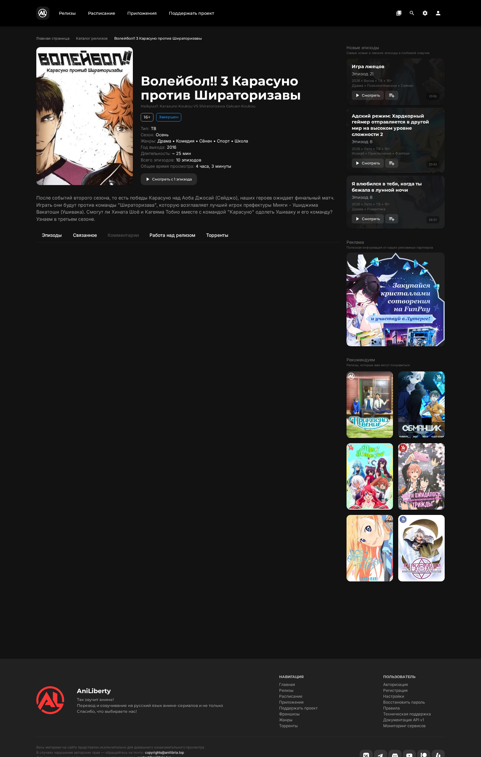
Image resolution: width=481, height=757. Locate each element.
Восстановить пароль (404, 702)
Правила (391, 708)
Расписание (290, 696)
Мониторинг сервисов (404, 725)
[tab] (51, 235)
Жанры (286, 719)
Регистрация (395, 690)
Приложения (291, 702)
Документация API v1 (403, 719)
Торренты (288, 725)
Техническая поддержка (407, 713)
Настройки (393, 696)
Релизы (286, 690)
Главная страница (52, 38)
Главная (287, 684)
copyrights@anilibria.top (164, 752)
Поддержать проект (298, 708)
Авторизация (395, 684)
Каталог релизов (92, 38)
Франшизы (289, 713)
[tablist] (188, 235)
